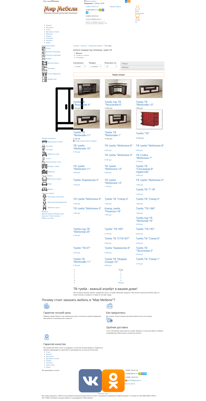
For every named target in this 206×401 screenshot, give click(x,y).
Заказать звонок (115, 6)
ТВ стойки (49, 146)
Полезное (49, 38)
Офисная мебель (48, 193)
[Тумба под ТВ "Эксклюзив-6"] (118, 88)
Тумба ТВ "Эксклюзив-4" (81, 103)
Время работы (91, 1)
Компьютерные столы (53, 162)
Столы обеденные (54, 74)
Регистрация (139, 13)
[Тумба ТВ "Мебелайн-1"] (118, 119)
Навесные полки (53, 154)
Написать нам (103, 393)
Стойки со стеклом (82, 55)
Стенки (48, 48)
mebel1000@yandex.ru (94, 19)
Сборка (48, 36)
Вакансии (49, 34)
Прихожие (51, 68)
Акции (48, 42)
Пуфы (49, 184)
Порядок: (92, 63)
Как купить (49, 27)
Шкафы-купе (52, 79)
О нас (48, 29)
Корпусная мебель (48, 46)
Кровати (48, 58)
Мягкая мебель (47, 176)
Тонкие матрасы (54, 216)
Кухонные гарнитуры (52, 51)
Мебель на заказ (48, 218)
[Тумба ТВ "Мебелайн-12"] (149, 88)
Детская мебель (53, 63)
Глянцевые (80, 57)
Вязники (56, 1)
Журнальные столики (55, 142)
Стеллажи (49, 149)
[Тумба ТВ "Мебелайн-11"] (86, 119)
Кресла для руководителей (57, 202)
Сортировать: (78, 63)
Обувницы (51, 171)
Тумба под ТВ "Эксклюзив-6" (113, 103)
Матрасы (45, 211)
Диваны (50, 189)
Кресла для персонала (55, 197)
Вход (137, 11)
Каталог (49, 25)
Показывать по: (111, 63)
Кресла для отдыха (54, 179)
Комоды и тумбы (53, 166)
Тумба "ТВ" (142, 133)
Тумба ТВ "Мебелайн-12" (145, 103)
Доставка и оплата (52, 32)
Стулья (48, 158)
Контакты (49, 40)
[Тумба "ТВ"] (149, 119)
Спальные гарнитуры (53, 55)
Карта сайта (50, 365)
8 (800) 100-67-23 (92, 6)
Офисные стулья (53, 207)
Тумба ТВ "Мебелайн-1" (113, 133)
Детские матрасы (48, 214)
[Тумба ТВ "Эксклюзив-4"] (86, 88)
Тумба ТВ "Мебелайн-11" (82, 133)
